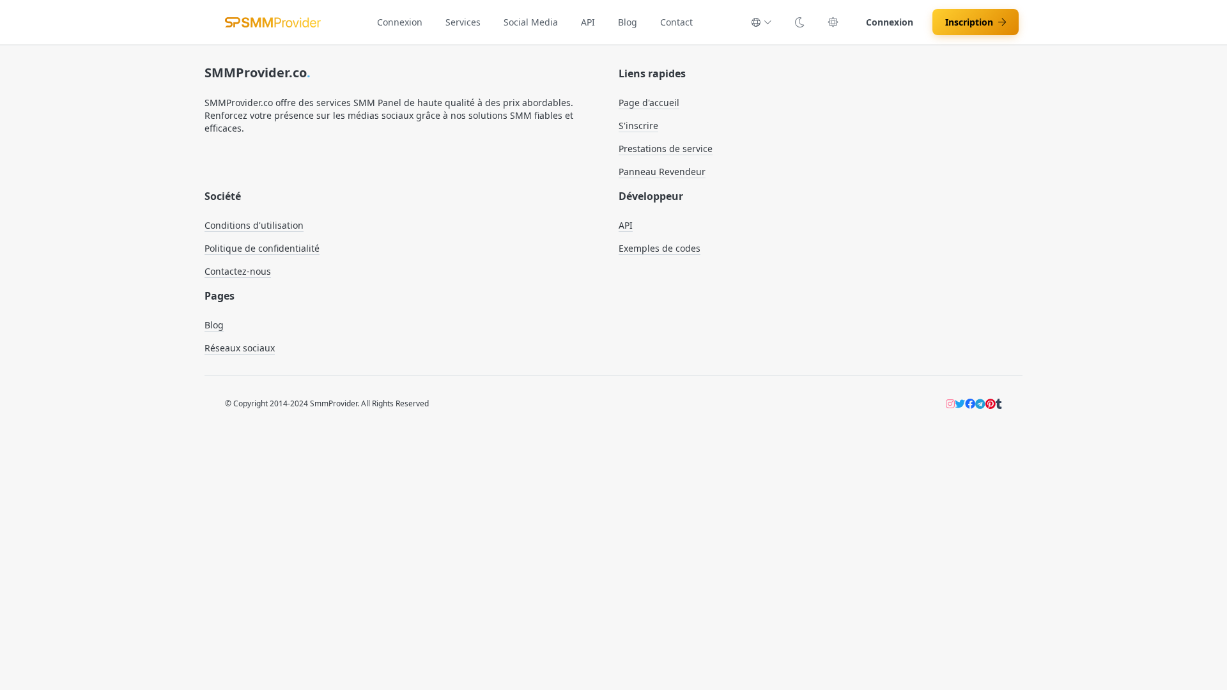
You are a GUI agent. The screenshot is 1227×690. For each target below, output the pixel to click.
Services (463, 22)
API (588, 22)
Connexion (399, 22)
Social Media (531, 22)
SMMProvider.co (257, 72)
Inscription (969, 22)
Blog (627, 22)
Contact (676, 22)
